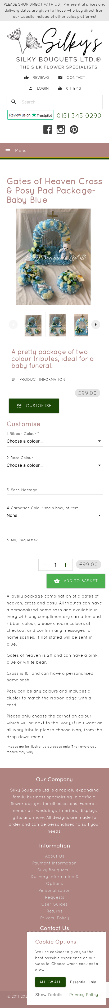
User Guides (54, 904)
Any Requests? (24, 540)
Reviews (36, 77)
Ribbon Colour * (24, 433)
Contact (71, 77)
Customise (34, 406)
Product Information (38, 379)
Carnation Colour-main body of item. (45, 508)
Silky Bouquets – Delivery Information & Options (55, 876)
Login (38, 88)
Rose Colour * (23, 458)
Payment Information (54, 863)
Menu (16, 151)
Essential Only (83, 982)
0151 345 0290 (79, 115)
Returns (54, 911)
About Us (54, 856)
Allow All (50, 982)
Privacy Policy (54, 917)
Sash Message (24, 490)
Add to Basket (76, 581)
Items (69, 88)
